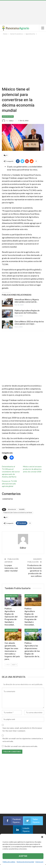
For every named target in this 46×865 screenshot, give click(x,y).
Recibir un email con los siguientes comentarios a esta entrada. (23, 739)
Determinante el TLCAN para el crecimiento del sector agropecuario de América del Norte (11, 471)
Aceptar (23, 856)
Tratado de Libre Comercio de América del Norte (17, 512)
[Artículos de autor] (23, 539)
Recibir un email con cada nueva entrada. (21, 746)
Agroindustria (8, 116)
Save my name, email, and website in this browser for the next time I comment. (22, 729)
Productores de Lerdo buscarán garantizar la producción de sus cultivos (34, 570)
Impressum (39, 862)
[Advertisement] (23, 12)
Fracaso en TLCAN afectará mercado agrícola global (9, 483)
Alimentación (12, 509)
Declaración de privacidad (25, 862)
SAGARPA (21, 509)
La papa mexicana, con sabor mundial (11, 568)
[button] (42, 837)
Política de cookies (9, 862)
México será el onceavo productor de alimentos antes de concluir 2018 (32, 469)
